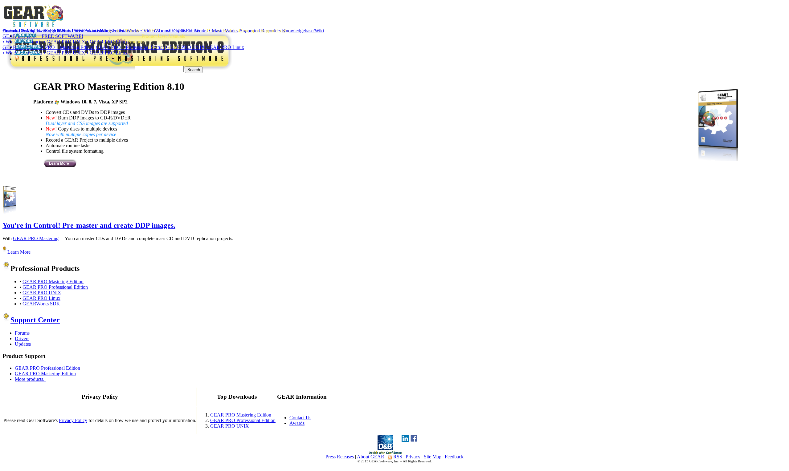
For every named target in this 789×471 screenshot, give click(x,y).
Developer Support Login (264, 30)
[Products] (25, 35)
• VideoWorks (154, 30)
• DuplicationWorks (188, 30)
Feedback (454, 456)
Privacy (413, 456)
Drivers (22, 338)
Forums (22, 333)
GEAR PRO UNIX (41, 292)
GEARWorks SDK (41, 303)
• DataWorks (126, 30)
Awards (297, 423)
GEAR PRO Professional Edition (55, 287)
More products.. (30, 379)
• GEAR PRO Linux (107, 41)
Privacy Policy (73, 420)
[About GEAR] (27, 53)
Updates (23, 344)
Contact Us (94, 30)
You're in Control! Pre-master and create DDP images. (88, 225)
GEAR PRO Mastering (36, 238)
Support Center (35, 320)
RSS (397, 456)
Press (77, 30)
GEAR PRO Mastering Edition (53, 281)
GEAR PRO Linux (41, 298)
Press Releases (339, 456)
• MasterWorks (223, 30)
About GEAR (370, 456)
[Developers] (28, 47)
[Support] (24, 41)
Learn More (19, 252)
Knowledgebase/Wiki (303, 30)
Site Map (432, 456)
